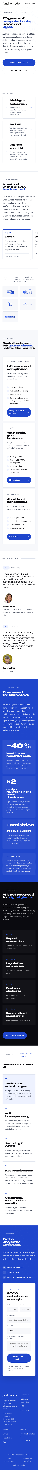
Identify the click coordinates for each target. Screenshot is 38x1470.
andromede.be (19, 1465)
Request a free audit (19, 62)
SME (22, 1406)
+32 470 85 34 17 (26, 1441)
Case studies (7, 1438)
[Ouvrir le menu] (33, 3)
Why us (5, 1434)
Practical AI (24, 1410)
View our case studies (19, 70)
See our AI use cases (15, 1035)
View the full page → (27, 1054)
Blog (4, 1442)
